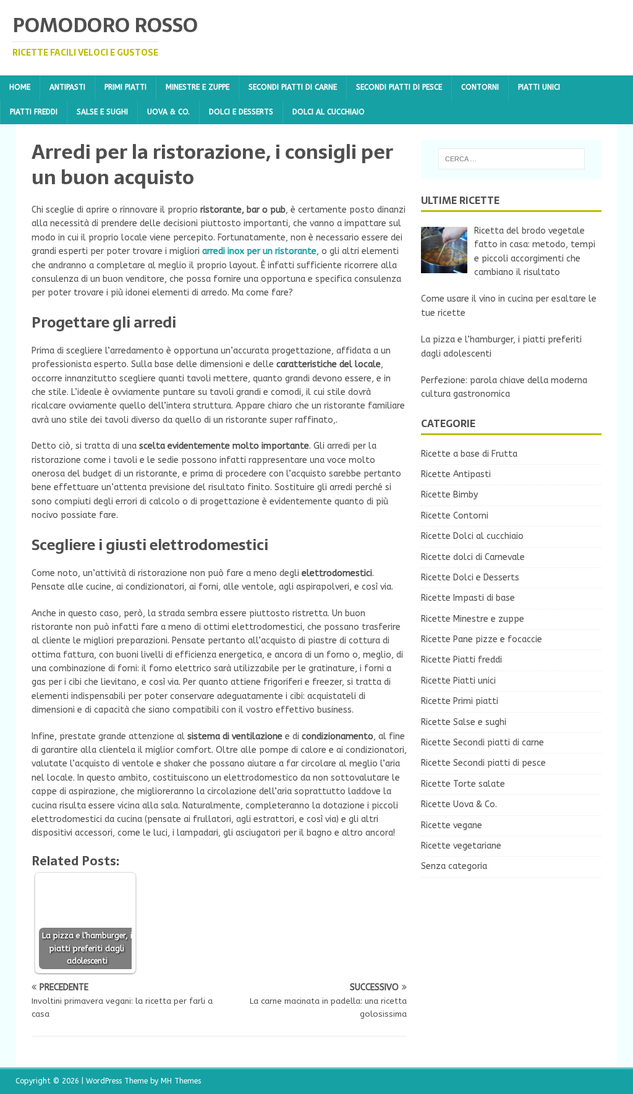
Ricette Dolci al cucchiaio (472, 536)
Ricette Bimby (449, 495)
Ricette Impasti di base (468, 598)
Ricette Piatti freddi (461, 660)
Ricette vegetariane (461, 846)
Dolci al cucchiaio (328, 112)
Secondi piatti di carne (293, 87)
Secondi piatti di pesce (399, 87)
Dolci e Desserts (241, 112)
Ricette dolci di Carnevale (473, 557)
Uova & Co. (168, 112)
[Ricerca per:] (511, 158)
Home (19, 87)
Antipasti (67, 87)
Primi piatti (125, 87)
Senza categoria (454, 866)
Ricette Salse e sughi (463, 722)
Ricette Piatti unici (458, 681)
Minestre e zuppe (197, 87)
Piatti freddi (33, 112)
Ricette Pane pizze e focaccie (481, 639)
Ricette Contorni (454, 516)
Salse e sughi (102, 112)
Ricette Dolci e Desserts (470, 577)
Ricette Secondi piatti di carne (482, 742)
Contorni (480, 87)
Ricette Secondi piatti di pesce (483, 763)
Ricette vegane (451, 825)
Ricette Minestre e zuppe (472, 619)
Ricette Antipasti (456, 474)
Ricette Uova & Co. (459, 804)
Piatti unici (539, 87)
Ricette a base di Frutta (469, 454)
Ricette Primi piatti (459, 701)
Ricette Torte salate (463, 784)
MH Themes (181, 1081)
